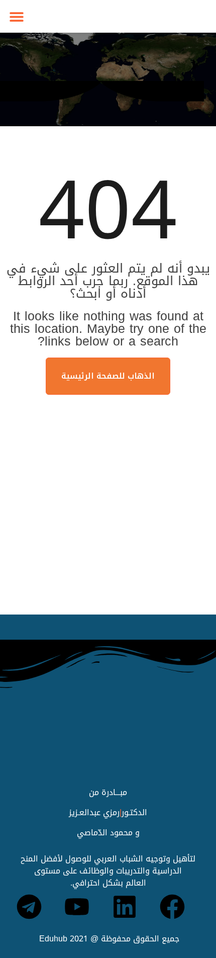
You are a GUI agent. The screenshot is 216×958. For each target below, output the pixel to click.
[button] (16, 16)
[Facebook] (172, 906)
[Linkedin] (124, 906)
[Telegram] (29, 906)
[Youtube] (76, 906)
